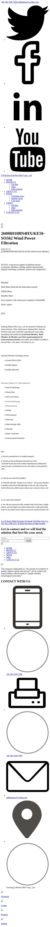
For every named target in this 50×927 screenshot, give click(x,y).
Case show (15, 201)
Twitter (4, 905)
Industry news (17, 198)
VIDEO (9, 203)
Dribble (4, 924)
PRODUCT (11, 182)
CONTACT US (12, 212)
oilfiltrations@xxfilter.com (28, 2)
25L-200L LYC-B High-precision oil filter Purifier (25, 523)
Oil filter (14, 184)
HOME (9, 180)
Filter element (16, 189)
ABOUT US (11, 191)
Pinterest (4, 915)
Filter (13, 187)
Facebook (5, 896)
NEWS (9, 194)
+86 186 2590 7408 (9, 2)
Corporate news (17, 196)
